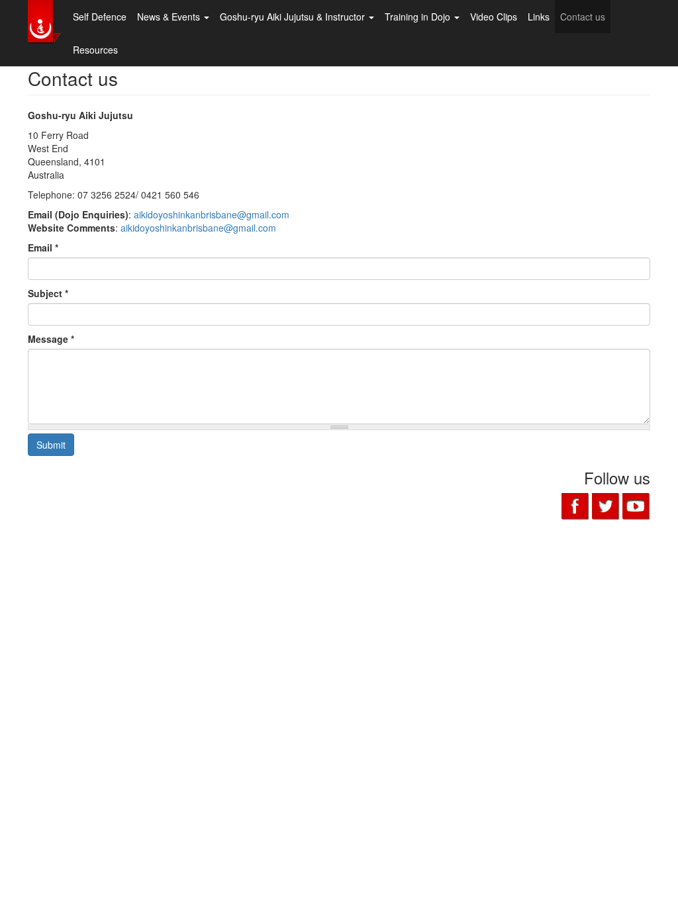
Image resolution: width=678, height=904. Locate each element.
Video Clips (493, 16)
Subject (48, 293)
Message (51, 338)
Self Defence (99, 16)
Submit (51, 444)
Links (539, 16)
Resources (95, 49)
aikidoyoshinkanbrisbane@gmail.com (211, 214)
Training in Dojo (419, 16)
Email (43, 247)
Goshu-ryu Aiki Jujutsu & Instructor (293, 16)
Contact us (582, 16)
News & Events (170, 16)
